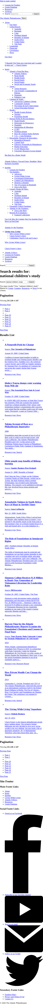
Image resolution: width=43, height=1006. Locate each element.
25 (8, 326)
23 (8, 322)
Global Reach (15, 27)
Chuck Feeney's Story (18, 236)
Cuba (16, 33)
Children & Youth (17, 99)
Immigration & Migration (23, 127)
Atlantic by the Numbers (19, 208)
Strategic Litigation (21, 183)
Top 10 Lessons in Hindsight (25, 185)
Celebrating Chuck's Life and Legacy (24, 238)
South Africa (19, 40)
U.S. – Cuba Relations (22, 136)
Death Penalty (19, 121)
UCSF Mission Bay (21, 149)
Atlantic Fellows (20, 74)
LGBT (16, 129)
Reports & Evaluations (19, 213)
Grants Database (11, 7)
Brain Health (19, 76)
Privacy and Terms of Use (14, 997)
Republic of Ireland (21, 38)
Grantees (17, 288)
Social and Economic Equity (25, 84)
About (7, 22)
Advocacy (18, 174)
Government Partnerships (23, 178)
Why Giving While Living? (20, 234)
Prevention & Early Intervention (26, 106)
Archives (8, 12)
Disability (18, 125)
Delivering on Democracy (24, 123)
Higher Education (21, 147)
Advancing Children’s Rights (25, 101)
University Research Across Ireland (27, 151)
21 (8, 317)
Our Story (13, 25)
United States (19, 42)
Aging (12, 86)
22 (8, 319)
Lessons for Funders (12, 5)
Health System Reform (23, 112)
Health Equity (19, 78)
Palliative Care (19, 97)
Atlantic (11, 253)
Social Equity (19, 82)
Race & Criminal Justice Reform (26, 134)
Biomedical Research (22, 140)
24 (8, 324)
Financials (13, 48)
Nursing (17, 114)
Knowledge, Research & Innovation (24, 138)
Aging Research (20, 89)
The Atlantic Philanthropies (10, 18)
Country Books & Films (19, 189)
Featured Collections (22, 215)
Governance (14, 50)
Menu (24, 18)
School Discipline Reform (24, 108)
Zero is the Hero (20, 187)
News (12, 53)
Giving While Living (22, 176)
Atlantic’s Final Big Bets (19, 71)
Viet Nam (18, 44)
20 (8, 315)
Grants (10, 288)
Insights (8, 168)
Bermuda (17, 31)
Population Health (21, 117)
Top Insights (15, 172)
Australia (17, 29)
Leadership (14, 46)
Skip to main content (8, 1)
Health (13, 110)
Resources (9, 9)
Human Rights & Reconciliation (22, 119)
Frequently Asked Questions (20, 206)
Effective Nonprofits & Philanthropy (28, 144)
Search (7, 14)
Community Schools (22, 104)
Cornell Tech (19, 142)
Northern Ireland (20, 35)
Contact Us (9, 999)
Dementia (18, 95)
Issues (7, 69)
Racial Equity (19, 80)
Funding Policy (10, 995)
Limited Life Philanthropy (24, 181)
